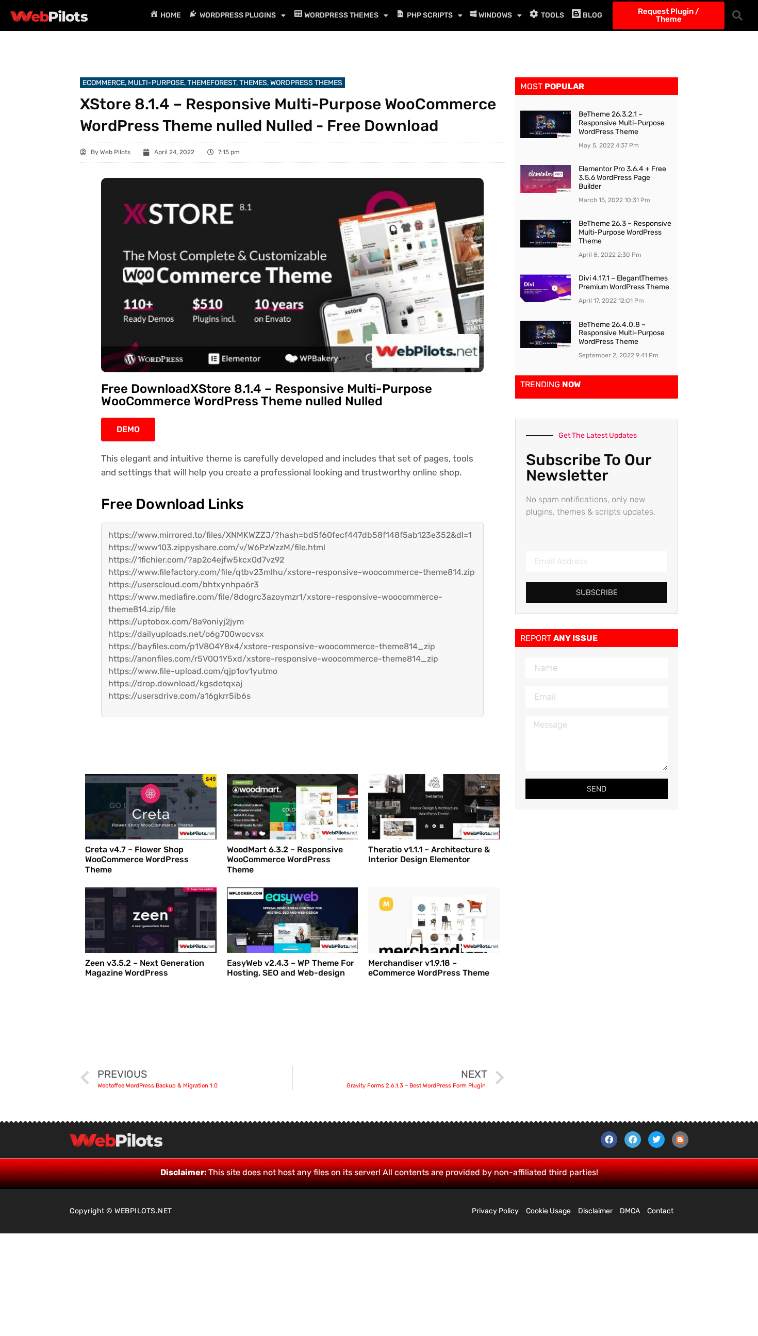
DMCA (630, 1211)
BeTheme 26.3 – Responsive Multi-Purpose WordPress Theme (625, 232)
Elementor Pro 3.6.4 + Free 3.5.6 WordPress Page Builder (622, 177)
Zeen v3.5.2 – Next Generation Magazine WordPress (144, 968)
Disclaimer (595, 1211)
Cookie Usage (548, 1211)
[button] (737, 15)
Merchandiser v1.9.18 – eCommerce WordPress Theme (428, 968)
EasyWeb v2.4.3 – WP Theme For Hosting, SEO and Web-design (290, 968)
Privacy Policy (495, 1211)
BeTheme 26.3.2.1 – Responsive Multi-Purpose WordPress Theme (622, 123)
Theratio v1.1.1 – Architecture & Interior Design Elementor (429, 854)
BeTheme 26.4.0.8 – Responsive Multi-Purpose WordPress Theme (622, 333)
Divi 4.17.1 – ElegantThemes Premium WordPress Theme (624, 282)
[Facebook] (609, 1139)
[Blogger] (680, 1139)
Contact (660, 1211)
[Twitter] (656, 1139)
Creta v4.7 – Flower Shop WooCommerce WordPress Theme (137, 859)
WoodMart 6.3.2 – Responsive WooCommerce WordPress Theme (285, 859)
